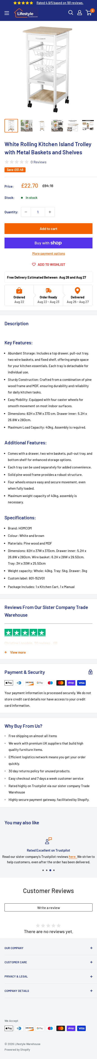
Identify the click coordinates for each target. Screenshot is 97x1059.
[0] (89, 12)
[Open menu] (7, 13)
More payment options (48, 253)
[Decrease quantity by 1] (26, 212)
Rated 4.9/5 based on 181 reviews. (60, 3)
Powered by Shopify (17, 1049)
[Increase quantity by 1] (50, 212)
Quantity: (11, 212)
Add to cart (48, 228)
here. (73, 856)
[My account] (79, 12)
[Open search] (70, 12)
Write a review (48, 907)
